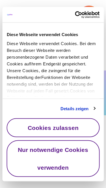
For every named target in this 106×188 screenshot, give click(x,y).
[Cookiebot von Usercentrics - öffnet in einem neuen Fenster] (75, 14)
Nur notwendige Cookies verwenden (53, 158)
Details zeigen (74, 108)
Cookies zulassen (53, 128)
